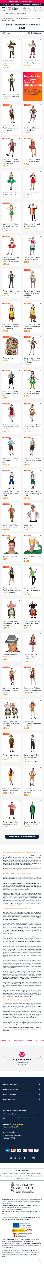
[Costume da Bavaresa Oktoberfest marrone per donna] (33, 313)
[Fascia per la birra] (11, 545)
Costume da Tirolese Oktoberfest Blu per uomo (10, 460)
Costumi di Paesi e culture (31, 18)
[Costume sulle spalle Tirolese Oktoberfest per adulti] (33, 610)
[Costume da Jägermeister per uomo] (11, 49)
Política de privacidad (23, 1118)
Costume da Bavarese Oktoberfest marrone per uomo (11, 690)
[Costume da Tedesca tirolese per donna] (33, 246)
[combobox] (22, 14)
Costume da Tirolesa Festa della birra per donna (10, 226)
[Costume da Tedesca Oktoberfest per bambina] (33, 643)
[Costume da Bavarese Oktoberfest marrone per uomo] (11, 676)
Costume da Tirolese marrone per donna (32, 160)
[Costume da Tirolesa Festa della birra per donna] (11, 212)
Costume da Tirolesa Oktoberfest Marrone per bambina (32, 128)
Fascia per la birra (9, 556)
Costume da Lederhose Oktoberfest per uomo (32, 791)
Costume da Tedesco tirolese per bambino (10, 95)
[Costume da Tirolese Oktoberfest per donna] (11, 576)
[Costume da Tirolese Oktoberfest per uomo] (33, 49)
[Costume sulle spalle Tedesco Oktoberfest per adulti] (11, 710)
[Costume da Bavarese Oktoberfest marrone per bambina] (11, 313)
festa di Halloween (21, 975)
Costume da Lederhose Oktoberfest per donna (32, 724)
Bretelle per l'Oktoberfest (28, 526)
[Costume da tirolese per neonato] (11, 743)
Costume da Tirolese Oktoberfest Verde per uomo (32, 460)
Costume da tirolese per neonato (10, 756)
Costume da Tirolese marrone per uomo (10, 526)
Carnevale (18, 902)
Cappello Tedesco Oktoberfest (9, 656)
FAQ (25, 1176)
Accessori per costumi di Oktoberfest (14, 885)
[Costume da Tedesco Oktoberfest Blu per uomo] (11, 480)
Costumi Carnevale (13, 18)
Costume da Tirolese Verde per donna (10, 194)
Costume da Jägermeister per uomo (9, 63)
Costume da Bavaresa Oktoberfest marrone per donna (32, 327)
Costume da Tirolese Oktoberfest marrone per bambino (10, 161)
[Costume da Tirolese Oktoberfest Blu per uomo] (11, 446)
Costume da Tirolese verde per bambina (32, 392)
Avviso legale (36, 1173)
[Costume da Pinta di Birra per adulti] (33, 212)
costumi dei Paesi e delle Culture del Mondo (18, 990)
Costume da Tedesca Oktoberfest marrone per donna (32, 427)
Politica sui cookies (23, 1173)
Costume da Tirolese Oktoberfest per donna (11, 589)
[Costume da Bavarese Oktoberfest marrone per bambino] (11, 114)
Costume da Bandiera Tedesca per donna (11, 789)
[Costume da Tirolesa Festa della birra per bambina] (33, 279)
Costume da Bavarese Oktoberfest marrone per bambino (11, 128)
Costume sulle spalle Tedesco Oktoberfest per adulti (10, 724)
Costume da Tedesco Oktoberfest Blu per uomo (10, 494)
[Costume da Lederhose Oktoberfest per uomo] (33, 777)
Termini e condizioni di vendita (11, 1176)
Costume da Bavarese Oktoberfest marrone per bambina (11, 327)
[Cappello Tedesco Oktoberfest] (11, 643)
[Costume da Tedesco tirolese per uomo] (11, 279)
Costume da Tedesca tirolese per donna (32, 259)
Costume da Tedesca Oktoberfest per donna (32, 689)
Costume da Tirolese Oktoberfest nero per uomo (10, 393)
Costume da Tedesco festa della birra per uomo (32, 757)
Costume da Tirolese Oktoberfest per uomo (32, 62)
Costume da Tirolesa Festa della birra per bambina (32, 293)
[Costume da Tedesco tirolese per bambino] (11, 82)
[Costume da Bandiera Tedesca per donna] (11, 777)
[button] (40, 9)
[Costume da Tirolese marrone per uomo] (11, 513)
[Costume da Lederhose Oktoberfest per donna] (33, 710)
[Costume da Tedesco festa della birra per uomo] (33, 743)
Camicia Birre (7, 358)
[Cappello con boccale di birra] (33, 545)
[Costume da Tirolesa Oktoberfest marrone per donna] (33, 346)
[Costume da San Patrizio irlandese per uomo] (33, 576)
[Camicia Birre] (11, 346)
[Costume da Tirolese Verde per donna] (11, 181)
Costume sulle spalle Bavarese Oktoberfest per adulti (10, 623)
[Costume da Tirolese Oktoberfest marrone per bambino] (11, 148)
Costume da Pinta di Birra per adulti (32, 225)
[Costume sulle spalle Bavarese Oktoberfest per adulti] (11, 610)
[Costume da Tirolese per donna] (33, 181)
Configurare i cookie (35, 1176)
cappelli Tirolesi (17, 964)
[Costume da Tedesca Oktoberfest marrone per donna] (33, 413)
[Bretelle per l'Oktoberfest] (33, 513)
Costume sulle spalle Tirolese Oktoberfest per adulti (32, 623)
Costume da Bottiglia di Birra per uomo (32, 823)
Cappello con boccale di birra (32, 557)
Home (3, 18)
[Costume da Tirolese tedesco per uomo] (11, 810)
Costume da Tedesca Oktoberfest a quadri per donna (10, 427)
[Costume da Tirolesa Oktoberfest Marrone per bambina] (33, 114)
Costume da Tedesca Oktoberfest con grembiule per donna (10, 260)
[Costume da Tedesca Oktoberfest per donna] (33, 676)
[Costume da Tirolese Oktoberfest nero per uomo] (11, 380)
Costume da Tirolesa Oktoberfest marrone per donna (32, 360)
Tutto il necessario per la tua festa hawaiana (22, 4)
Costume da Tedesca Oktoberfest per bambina (32, 657)
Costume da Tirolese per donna (32, 194)
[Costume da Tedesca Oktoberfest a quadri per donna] (11, 413)
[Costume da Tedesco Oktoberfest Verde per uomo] (33, 480)
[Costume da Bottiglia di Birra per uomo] (33, 810)
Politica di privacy (8, 1173)
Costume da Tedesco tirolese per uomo (10, 292)
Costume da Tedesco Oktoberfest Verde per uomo (32, 494)
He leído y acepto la (17, 1118)
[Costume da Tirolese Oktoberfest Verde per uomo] (33, 446)
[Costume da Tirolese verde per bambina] (33, 380)
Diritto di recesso (22, 1178)
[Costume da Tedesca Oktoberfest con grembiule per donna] (11, 246)
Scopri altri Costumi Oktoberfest (22, 837)
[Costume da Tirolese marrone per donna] (33, 148)
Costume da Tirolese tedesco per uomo (10, 823)
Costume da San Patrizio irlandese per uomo (32, 590)
